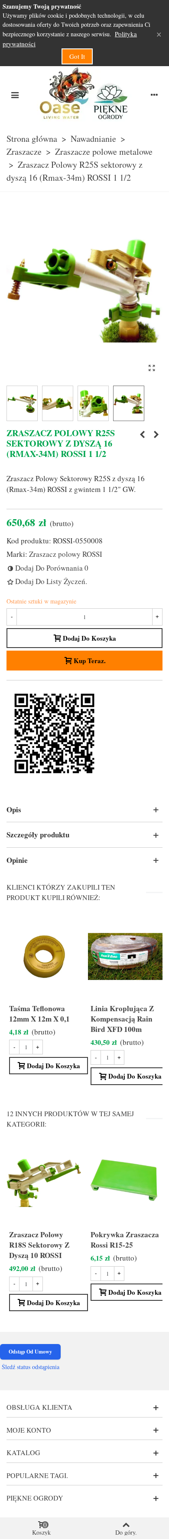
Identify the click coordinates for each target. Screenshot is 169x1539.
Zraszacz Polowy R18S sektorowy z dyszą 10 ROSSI (39, 1245)
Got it (77, 56)
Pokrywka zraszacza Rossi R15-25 (125, 1239)
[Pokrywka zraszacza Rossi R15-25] (125, 1183)
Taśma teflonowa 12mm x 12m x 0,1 (39, 1013)
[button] (84, 809)
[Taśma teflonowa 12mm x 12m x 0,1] (43, 956)
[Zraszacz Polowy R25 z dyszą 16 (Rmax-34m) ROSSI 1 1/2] (151, 367)
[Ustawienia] (154, 94)
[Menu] (14, 94)
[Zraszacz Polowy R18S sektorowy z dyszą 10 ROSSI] (156, 434)
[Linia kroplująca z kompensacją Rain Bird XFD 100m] (125, 956)
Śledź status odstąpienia (30, 1367)
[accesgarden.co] (84, 93)
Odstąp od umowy (30, 1351)
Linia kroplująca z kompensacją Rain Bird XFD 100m (122, 1019)
